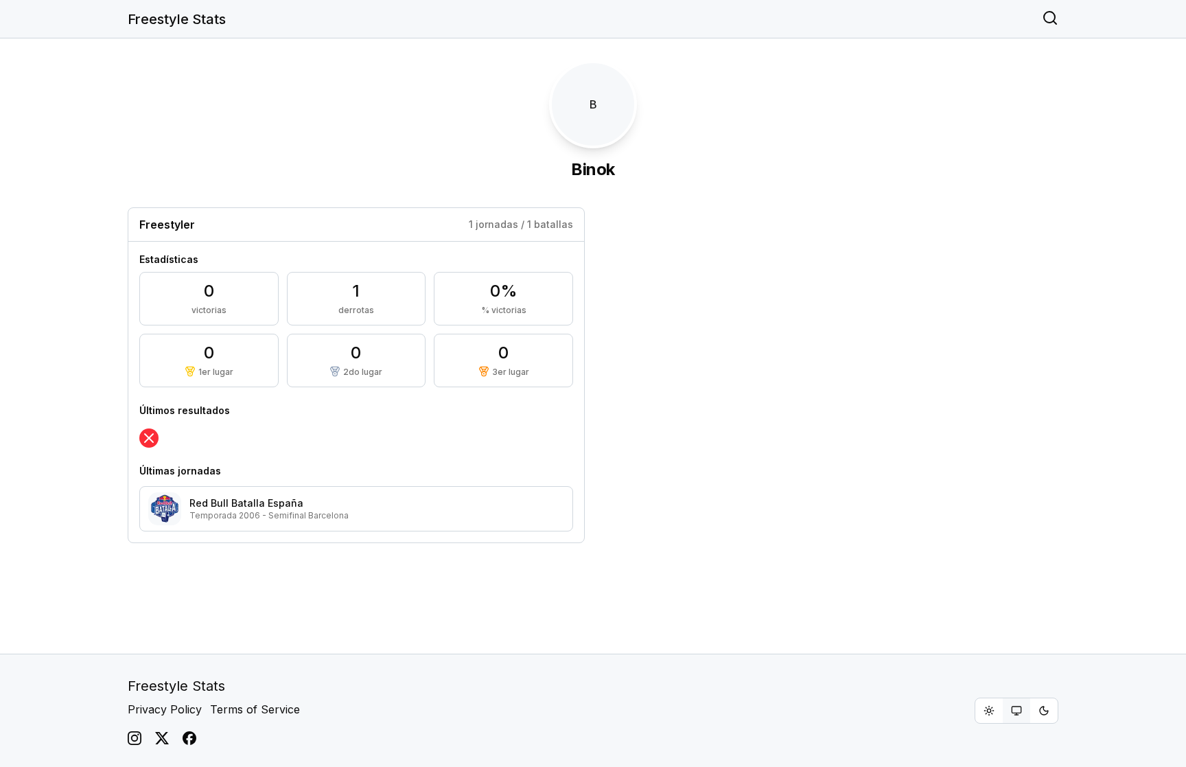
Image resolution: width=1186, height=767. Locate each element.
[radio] (989, 710)
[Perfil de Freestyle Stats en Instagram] (134, 738)
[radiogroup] (1016, 711)
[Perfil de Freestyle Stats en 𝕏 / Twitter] (162, 738)
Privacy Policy (165, 709)
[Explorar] (1050, 19)
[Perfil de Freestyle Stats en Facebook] (189, 738)
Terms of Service (255, 709)
